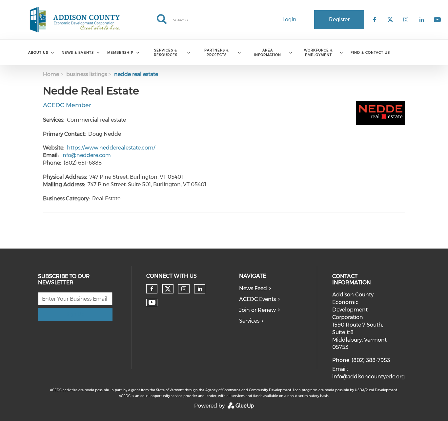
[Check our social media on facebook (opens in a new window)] (152, 289)
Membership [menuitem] (120, 52)
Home (51, 74)
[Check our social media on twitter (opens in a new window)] (168, 289)
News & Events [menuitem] (78, 52)
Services (249, 321)
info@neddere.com (86, 155)
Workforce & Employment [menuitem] (318, 52)
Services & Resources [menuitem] (165, 52)
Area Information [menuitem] (267, 52)
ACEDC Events (257, 299)
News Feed (253, 288)
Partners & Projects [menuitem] (216, 52)
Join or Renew (257, 310)
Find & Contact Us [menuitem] (370, 52)
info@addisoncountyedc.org (368, 376)
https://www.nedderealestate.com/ (111, 148)
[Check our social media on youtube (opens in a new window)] (152, 302)
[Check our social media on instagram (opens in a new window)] (183, 289)
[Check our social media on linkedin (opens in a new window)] (199, 289)
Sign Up (75, 314)
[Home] (74, 19)
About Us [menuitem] (38, 52)
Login (289, 19)
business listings (86, 74)
